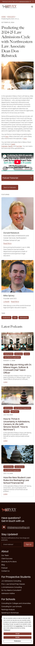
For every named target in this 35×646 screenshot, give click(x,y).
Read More (7, 243)
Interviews (18, 354)
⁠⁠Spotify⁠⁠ (10, 146)
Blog (3, 565)
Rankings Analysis (8, 609)
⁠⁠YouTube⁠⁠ (19, 146)
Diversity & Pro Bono (9, 561)
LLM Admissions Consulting (11, 587)
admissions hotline (24, 1)
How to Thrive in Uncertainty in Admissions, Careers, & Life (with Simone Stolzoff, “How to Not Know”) (16, 424)
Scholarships (8, 467)
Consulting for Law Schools (11, 606)
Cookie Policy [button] (19, 626)
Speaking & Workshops (10, 613)
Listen (5, 382)
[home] (9, 6)
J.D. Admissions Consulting (11, 581)
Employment (8, 354)
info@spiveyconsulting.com (18, 527)
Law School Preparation (12, 357)
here (6, 136)
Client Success (6, 558)
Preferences (17, 641)
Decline (17, 637)
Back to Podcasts (10, 187)
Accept (17, 633)
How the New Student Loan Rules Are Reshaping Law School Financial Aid (17, 480)
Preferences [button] (7, 630)
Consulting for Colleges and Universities (16, 603)
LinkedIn (6, 302)
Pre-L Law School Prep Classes (13, 584)
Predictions (6, 317)
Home (3, 17)
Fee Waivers (19, 467)
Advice (26, 354)
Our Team (5, 555)
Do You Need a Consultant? (11, 590)
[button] (32, 7)
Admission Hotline (8, 593)
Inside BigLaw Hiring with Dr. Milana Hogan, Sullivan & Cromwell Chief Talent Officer (17, 368)
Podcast (4, 568)
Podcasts (11, 17)
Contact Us (5, 571)
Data (15, 317)
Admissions (24, 317)
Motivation (14, 411)
